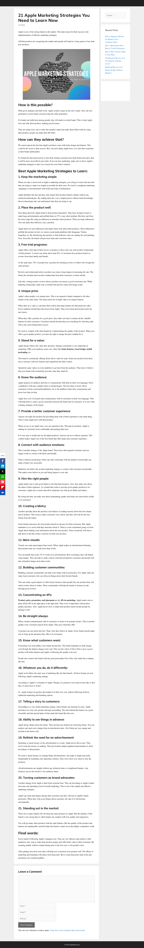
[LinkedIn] (2, 466)
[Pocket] (2, 482)
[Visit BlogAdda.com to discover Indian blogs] (110, 95)
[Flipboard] (2, 487)
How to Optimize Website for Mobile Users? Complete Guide (114, 39)
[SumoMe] (2, 492)
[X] (2, 471)
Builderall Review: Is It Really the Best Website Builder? (114, 70)
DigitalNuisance (74, 945)
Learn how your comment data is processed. (67, 930)
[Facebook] (2, 460)
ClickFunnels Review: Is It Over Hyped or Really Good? (115, 61)
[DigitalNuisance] (20, 3)
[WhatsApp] (2, 476)
